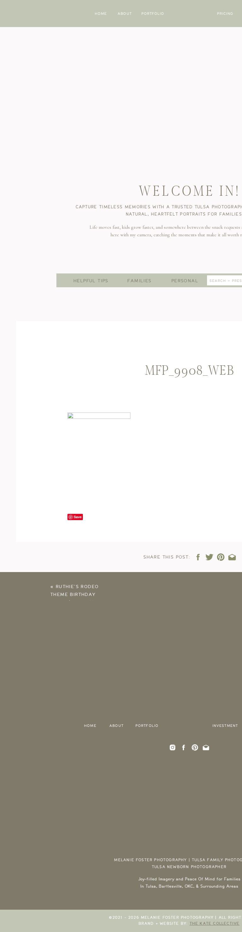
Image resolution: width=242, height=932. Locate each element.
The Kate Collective (215, 923)
